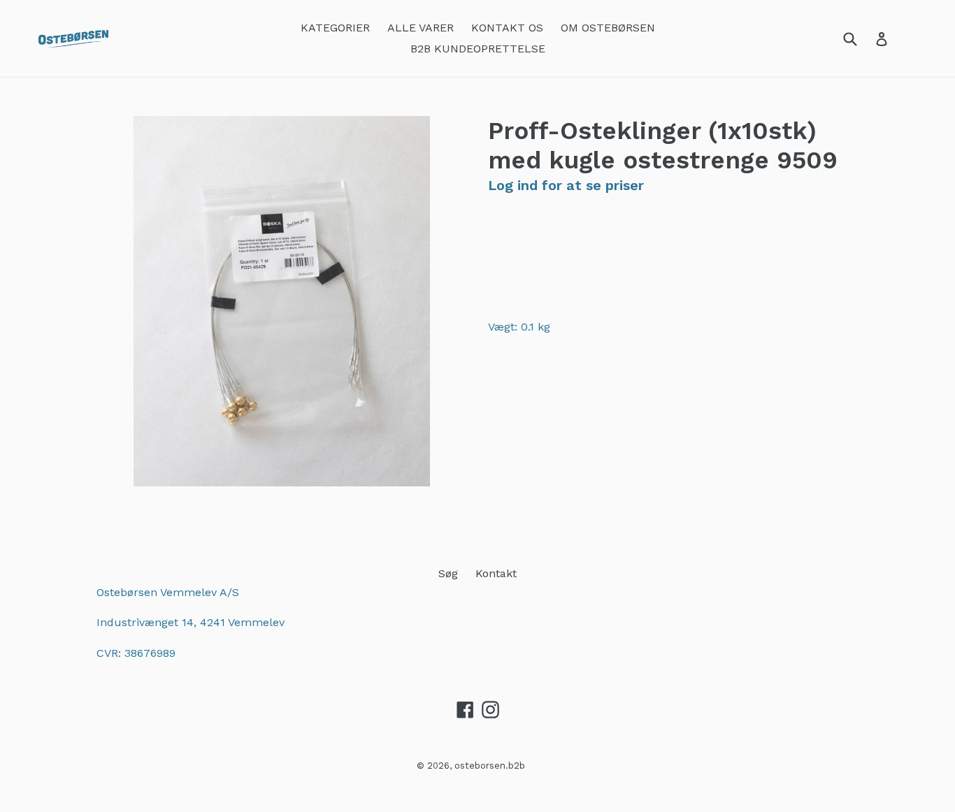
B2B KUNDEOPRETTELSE (477, 48)
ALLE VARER (420, 27)
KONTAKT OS (507, 27)
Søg (448, 573)
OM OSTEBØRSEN (608, 27)
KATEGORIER (335, 27)
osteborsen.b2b (489, 765)
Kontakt (496, 573)
